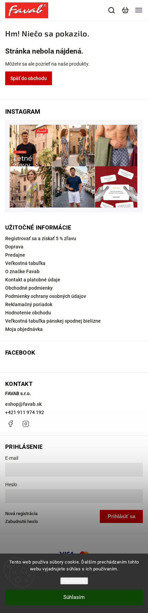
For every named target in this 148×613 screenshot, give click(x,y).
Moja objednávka (24, 329)
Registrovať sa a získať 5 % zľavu (40, 238)
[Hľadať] (112, 10)
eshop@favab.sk (23, 404)
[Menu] (139, 10)
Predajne (15, 255)
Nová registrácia (21, 513)
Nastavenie (74, 580)
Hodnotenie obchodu (28, 312)
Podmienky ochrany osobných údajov (45, 296)
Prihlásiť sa (121, 516)
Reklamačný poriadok (28, 304)
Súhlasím (74, 597)
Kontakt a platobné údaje (32, 279)
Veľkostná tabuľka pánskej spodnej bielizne (53, 321)
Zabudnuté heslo (21, 521)
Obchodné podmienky (29, 288)
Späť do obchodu (28, 78)
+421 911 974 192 (24, 412)
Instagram (26, 424)
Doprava (14, 246)
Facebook (10, 424)
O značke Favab (22, 271)
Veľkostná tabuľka (25, 263)
